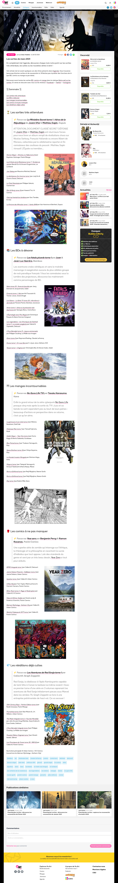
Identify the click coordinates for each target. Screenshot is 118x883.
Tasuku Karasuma (57, 393)
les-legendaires (34, 771)
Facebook (50, 82)
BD (32, 80)
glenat (39, 762)
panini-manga (33, 775)
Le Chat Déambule (13, 183)
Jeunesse (43, 876)
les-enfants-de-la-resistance (17, 771)
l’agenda (56, 71)
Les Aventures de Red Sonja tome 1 (44, 672)
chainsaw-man (23, 758)
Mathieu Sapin (50, 122)
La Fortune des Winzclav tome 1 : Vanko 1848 (21, 204)
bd (15, 758)
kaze (21, 766)
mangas (53, 771)
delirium (62, 758)
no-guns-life (68, 771)
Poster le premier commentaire (100, 846)
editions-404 (31, 762)
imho (64, 762)
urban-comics (23, 779)
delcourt (70, 758)
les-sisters (45, 771)
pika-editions (52, 775)
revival (61, 775)
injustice (10, 766)
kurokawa (29, 766)
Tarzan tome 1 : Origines (14, 348)
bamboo (10, 758)
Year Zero (55, 557)
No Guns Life (61, 402)
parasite (43, 775)
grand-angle (48, 762)
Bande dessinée (44, 868)
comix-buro (54, 758)
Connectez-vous (11, 846)
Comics (42, 871)
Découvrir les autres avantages (96, 260)
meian (60, 771)
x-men (32, 779)
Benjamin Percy (48, 538)
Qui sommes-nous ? (71, 868)
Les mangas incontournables (16, 100)
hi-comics (57, 762)
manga (44, 80)
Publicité (68, 871)
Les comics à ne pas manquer (17, 102)
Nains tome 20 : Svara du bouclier (18, 286)
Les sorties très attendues (16, 96)
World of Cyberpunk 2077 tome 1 (17, 612)
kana (16, 766)
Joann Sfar (34, 122)
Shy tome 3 (10, 481)
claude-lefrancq (35, 758)
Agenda (62, 7)
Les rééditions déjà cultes (15, 105)
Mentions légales (99, 869)
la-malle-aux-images (41, 766)
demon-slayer (11, 762)
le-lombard (53, 766)
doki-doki (21, 762)
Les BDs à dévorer (12, 98)
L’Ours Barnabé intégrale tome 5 (17, 728)
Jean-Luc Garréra (23, 260)
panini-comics (22, 775)
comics (36, 80)
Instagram (67, 82)
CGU (94, 873)
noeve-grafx (11, 775)
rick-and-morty (12, 779)
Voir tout (109, 190)
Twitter (58, 82)
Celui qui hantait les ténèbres (16, 197)
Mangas (42, 874)
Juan (58, 257)
